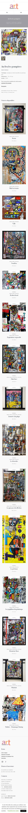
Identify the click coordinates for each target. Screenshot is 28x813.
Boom (14, 138)
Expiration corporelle (14, 337)
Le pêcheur (14, 569)
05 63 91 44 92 (8, 787)
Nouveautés (14, 377)
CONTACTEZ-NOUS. (6, 83)
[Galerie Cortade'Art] (14, 6)
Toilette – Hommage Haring (14, 727)
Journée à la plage (14, 416)
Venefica (14, 263)
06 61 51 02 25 (11, 796)
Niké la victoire (14, 188)
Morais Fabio (10, 90)
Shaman (14, 688)
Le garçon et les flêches (14, 508)
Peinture (14, 22)
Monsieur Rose (14, 651)
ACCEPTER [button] (23, 810)
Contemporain (11, 92)
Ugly (14, 223)
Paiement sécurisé (5, 754)
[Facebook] (6, 762)
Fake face (14, 379)
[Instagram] (2, 762)
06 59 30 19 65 (8, 797)
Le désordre (14, 461)
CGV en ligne (4, 752)
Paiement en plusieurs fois (7, 756)
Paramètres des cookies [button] (13, 810)
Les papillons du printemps (14, 609)
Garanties (3, 758)
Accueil (9, 22)
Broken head (14, 295)
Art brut (5, 92)
